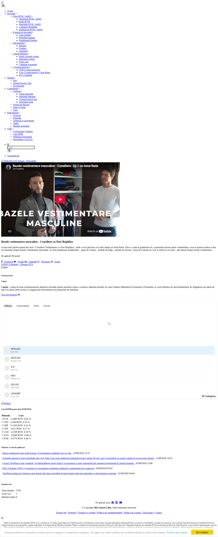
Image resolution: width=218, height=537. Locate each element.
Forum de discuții (21, 104)
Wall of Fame (19, 107)
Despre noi (61, 512)
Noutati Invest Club (22, 83)
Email (57, 261)
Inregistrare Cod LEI (22, 139)
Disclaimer (148, 512)
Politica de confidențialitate (109, 512)
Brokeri (22, 45)
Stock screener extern (29, 56)
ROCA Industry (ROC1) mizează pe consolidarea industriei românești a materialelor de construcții (49, 468)
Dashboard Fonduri (28, 40)
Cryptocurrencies (21, 67)
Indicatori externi (27, 59)
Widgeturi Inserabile (22, 137)
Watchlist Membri (27, 96)
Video (16, 123)
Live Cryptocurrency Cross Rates (34, 72)
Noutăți (11, 78)
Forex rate (23, 62)
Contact (158, 512)
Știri (15, 80)
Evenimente (18, 86)
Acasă (10, 11)
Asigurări (23, 51)
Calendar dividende (28, 27)
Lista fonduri (25, 35)
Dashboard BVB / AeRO (31, 29)
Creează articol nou (28, 99)
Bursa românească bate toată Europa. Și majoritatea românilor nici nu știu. (37, 453)
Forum (4, 267)
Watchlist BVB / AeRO (30, 24)
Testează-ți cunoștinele (23, 120)
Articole (17, 91)
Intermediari (19, 43)
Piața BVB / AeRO (22, 16)
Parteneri (72, 512)
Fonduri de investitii (22, 32)
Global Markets (20, 54)
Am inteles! (202, 532)
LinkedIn (32, 261)
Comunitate (13, 88)
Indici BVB (24, 21)
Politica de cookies (177, 532)
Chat (15, 110)
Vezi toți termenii (9, 294)
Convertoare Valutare (23, 131)
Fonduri (22, 48)
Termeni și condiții (86, 512)
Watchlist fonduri (27, 37)
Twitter (20, 261)
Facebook (8, 261)
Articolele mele (26, 102)
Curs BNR (18, 134)
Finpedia (17, 118)
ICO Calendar (25, 75)
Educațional (13, 112)
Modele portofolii (21, 126)
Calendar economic (28, 64)
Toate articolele (26, 94)
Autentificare (13, 156)
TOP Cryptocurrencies (29, 70)
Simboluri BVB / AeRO (30, 19)
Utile (9, 128)
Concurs (17, 115)
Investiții (11, 13)
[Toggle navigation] (3, 5)
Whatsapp (45, 261)
